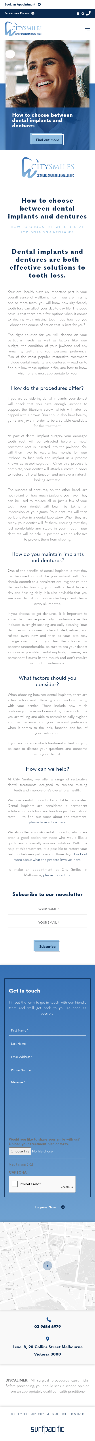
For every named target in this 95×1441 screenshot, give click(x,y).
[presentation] (42, 1184)
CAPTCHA (18, 1172)
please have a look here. (47, 821)
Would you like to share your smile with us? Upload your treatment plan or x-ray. (44, 1141)
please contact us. (57, 874)
